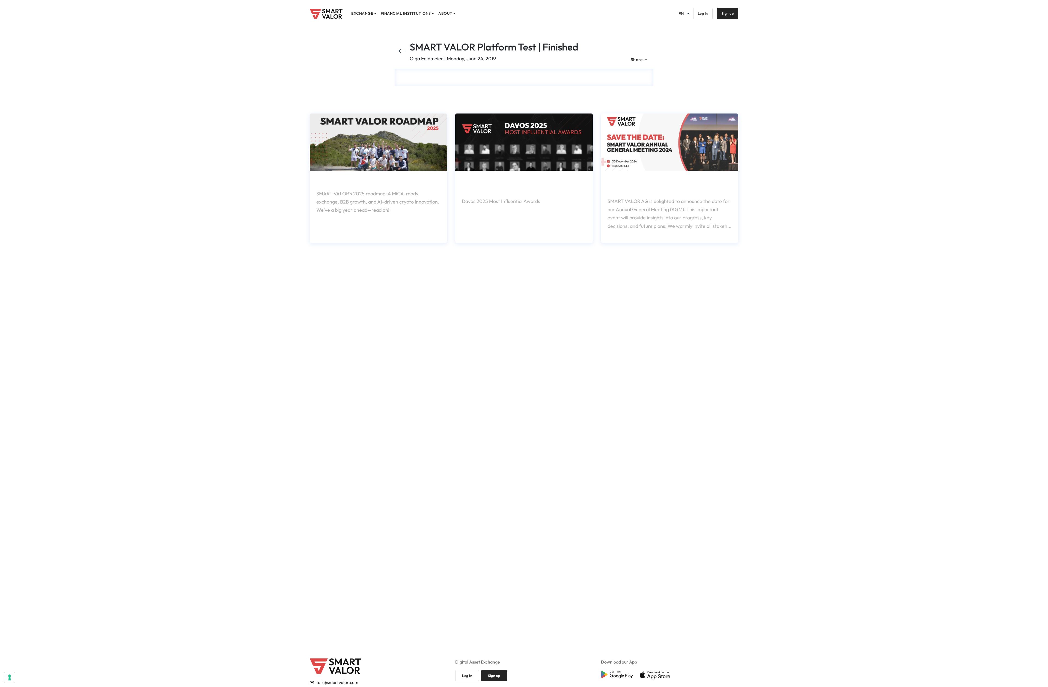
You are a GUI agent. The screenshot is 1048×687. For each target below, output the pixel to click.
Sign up (728, 13)
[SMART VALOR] (326, 13)
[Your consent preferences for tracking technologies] (9, 677)
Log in (703, 13)
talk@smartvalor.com (337, 682)
